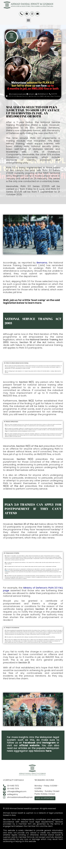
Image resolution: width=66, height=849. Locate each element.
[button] (28, 20)
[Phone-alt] (21, 14)
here (48, 750)
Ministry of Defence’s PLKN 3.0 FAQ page (33, 589)
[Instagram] (32, 14)
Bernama (42, 262)
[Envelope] (37, 14)
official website (29, 745)
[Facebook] (26, 14)
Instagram (49, 742)
